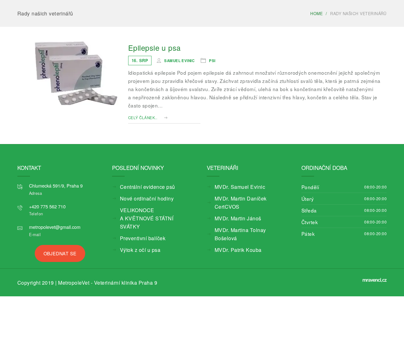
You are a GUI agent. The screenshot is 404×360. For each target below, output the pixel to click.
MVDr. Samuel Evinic (235, 187)
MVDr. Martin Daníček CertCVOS (247, 198)
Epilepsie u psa (154, 47)
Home (317, 13)
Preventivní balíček (138, 230)
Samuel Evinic (179, 60)
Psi (212, 60)
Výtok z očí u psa (136, 242)
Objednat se (60, 252)
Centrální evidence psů (142, 187)
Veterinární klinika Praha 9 (105, 282)
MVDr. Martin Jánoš (234, 210)
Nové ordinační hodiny (141, 198)
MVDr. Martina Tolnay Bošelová (245, 222)
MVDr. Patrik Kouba (234, 233)
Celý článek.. (142, 117)
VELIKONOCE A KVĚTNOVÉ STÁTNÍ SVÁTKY (148, 214)
